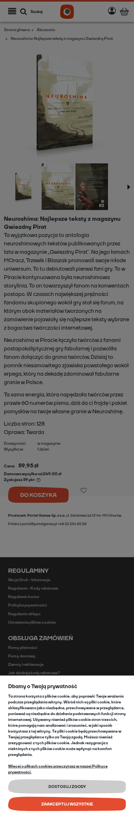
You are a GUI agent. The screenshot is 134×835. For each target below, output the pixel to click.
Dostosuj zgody (67, 786)
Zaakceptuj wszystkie (67, 804)
